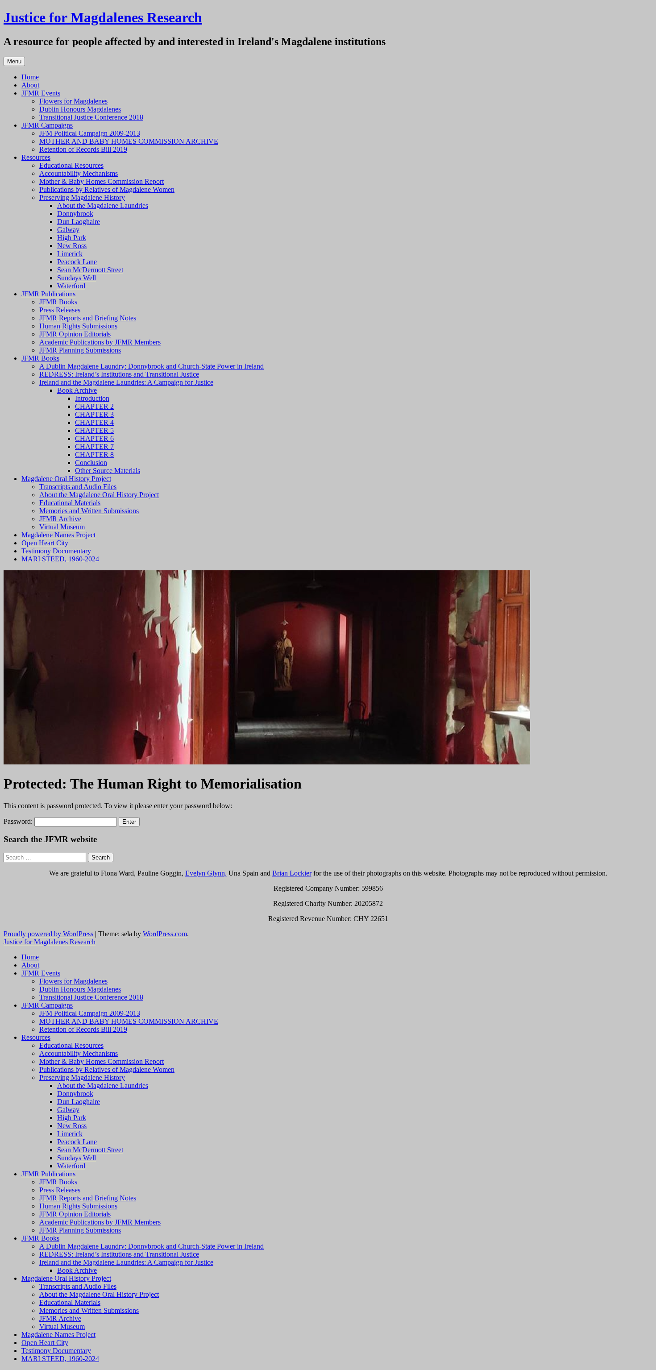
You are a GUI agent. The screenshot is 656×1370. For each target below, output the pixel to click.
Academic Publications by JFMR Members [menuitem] (100, 1222)
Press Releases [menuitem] (59, 1190)
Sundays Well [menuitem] (76, 1158)
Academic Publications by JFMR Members (100, 342)
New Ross (72, 245)
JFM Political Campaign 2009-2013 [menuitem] (89, 1013)
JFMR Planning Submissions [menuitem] (80, 1230)
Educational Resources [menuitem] (71, 1045)
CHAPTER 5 (94, 430)
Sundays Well (76, 278)
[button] (267, 667)
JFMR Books (58, 302)
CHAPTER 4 (94, 422)
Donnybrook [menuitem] (75, 1093)
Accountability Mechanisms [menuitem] (78, 1053)
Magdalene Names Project (58, 535)
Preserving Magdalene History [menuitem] (82, 1077)
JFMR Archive (60, 519)
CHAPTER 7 (94, 446)
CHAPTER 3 (94, 414)
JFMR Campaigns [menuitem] (47, 1005)
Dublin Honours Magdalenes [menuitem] (80, 989)
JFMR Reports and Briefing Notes (87, 318)
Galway (68, 229)
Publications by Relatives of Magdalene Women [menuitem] (106, 1069)
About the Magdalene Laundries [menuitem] (102, 1085)
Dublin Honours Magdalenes (80, 109)
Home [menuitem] (30, 957)
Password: (19, 821)
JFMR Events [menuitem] (40, 973)
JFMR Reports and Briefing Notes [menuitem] (87, 1198)
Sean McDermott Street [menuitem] (90, 1150)
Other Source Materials (107, 470)
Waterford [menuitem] (71, 1166)
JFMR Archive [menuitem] (60, 1318)
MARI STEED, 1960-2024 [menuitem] (60, 1358)
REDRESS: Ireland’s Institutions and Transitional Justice (119, 374)
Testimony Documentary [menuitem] (56, 1350)
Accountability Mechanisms (78, 173)
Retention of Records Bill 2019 (83, 149)
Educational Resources (71, 165)
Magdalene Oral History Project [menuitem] (66, 1278)
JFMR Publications (48, 294)
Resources (35, 157)
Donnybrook (75, 213)
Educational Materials (69, 502)
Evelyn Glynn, (206, 873)
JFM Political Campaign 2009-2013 (89, 133)
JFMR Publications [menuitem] (48, 1174)
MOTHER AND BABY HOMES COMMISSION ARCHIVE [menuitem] (128, 1021)
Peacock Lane (77, 262)
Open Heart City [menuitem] (44, 1342)
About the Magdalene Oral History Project (99, 494)
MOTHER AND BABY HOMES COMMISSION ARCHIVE (128, 141)
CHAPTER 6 (94, 438)
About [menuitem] (30, 965)
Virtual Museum (62, 527)
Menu (14, 61)
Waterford (71, 286)
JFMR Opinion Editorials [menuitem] (75, 1214)
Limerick (70, 253)
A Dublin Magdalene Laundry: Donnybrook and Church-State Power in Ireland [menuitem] (151, 1246)
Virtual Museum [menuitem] (62, 1326)
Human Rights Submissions (78, 326)
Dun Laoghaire (78, 221)
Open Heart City (44, 543)
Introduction (92, 398)
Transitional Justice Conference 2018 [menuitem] (91, 997)
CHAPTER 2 (94, 406)
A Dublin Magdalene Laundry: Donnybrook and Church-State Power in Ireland (151, 366)
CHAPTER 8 (94, 454)
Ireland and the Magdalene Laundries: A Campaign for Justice (126, 382)
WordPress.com (165, 934)
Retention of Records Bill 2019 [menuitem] (83, 1029)
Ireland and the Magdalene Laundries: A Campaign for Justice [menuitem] (126, 1262)
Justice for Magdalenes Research (103, 17)
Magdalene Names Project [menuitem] (58, 1334)
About (30, 85)
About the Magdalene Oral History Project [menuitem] (99, 1294)
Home (30, 77)
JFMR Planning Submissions (80, 350)
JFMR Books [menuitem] (58, 1182)
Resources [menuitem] (35, 1037)
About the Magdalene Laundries (102, 205)
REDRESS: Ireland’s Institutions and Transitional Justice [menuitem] (119, 1254)
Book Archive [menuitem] (77, 1270)
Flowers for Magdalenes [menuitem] (73, 981)
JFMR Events (40, 93)
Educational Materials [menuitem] (69, 1302)
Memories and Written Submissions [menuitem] (89, 1310)
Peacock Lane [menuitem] (77, 1142)
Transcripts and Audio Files (77, 486)
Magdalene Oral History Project (66, 478)
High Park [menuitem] (71, 1117)
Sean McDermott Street (90, 270)
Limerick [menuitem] (70, 1134)
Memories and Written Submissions (89, 511)
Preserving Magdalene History (82, 197)
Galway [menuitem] (68, 1109)
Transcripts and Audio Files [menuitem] (77, 1286)
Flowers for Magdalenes (73, 101)
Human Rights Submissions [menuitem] (78, 1206)
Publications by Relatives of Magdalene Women (106, 189)
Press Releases (59, 310)
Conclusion (91, 462)
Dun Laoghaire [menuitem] (78, 1101)
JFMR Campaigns (47, 125)
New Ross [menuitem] (72, 1125)
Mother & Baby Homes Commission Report (101, 181)
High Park (71, 237)
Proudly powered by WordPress (48, 934)
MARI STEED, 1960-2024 (60, 559)
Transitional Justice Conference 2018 (91, 117)
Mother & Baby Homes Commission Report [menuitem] (101, 1061)
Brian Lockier (291, 873)
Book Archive (77, 390)
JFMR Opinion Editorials (75, 334)
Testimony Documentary (56, 551)
